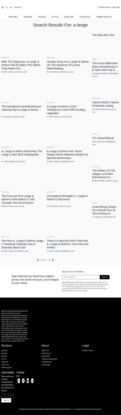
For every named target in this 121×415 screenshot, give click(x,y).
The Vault (18, 7)
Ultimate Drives (104, 7)
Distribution (47, 362)
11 (49, 260)
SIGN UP (105, 277)
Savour (28, 17)
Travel (42, 17)
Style (55, 17)
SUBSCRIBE (115, 7)
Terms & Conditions (49, 359)
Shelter (69, 17)
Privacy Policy (88, 350)
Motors (13, 17)
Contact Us (46, 353)
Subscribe (46, 365)
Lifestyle (85, 17)
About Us (45, 350)
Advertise (46, 356)
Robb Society (104, 17)
